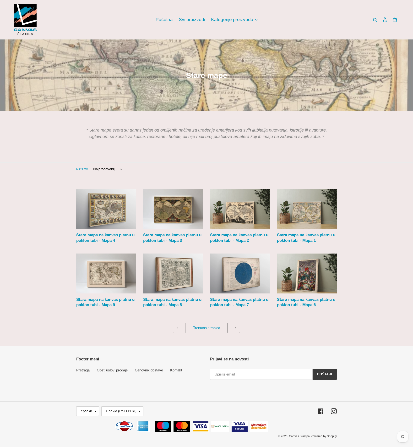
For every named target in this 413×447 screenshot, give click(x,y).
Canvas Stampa (299, 436)
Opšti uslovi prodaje (112, 370)
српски (86, 411)
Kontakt (176, 370)
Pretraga (83, 370)
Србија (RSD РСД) (121, 411)
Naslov (82, 169)
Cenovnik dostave (149, 370)
